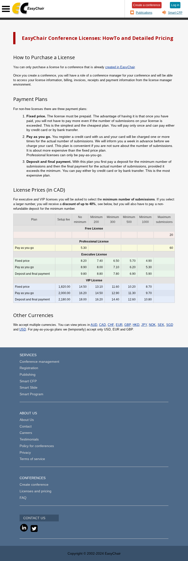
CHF (111, 325)
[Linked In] (24, 531)
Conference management (39, 361)
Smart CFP (175, 12)
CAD (102, 325)
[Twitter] (33, 531)
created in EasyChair (120, 67)
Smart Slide (28, 387)
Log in (175, 5)
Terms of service (32, 459)
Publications (144, 12)
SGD (169, 325)
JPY (144, 325)
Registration (29, 368)
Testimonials (29, 439)
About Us (27, 420)
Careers (26, 433)
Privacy (25, 452)
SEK (161, 325)
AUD (94, 325)
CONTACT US (34, 518)
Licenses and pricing (35, 491)
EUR (119, 325)
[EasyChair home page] (28, 8)
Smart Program (31, 394)
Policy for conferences (37, 446)
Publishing (27, 374)
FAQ (23, 498)
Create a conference (146, 5)
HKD (136, 325)
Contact (26, 426)
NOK (152, 325)
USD (22, 329)
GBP (127, 325)
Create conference (34, 484)
